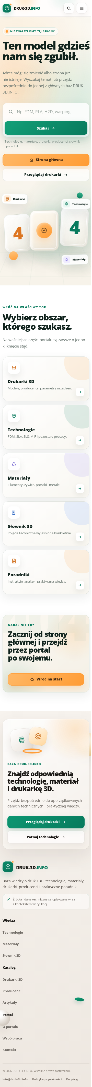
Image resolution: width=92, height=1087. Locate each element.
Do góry (72, 1079)
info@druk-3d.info (15, 1079)
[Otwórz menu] (81, 8)
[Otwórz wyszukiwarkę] (68, 8)
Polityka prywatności (47, 1079)
